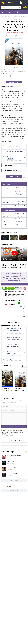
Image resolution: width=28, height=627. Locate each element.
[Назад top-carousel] (22, 366)
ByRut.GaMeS (4, 16)
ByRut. (10, 3)
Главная (6, 12)
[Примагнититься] (24, 289)
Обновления (21, 12)
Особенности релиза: (11, 170)
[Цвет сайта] (24, 7)
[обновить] (14, 295)
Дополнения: (8, 165)
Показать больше (14, 490)
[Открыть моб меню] (25, 2)
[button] (10, 393)
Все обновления (14, 480)
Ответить (10, 440)
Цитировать (17, 440)
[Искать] (19, 7)
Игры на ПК (10, 16)
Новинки (13, 12)
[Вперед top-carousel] (25, 366)
